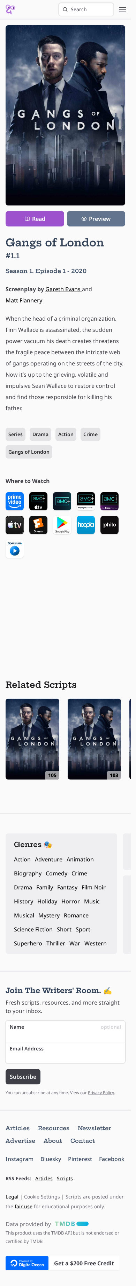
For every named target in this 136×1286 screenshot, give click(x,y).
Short (64, 929)
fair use (23, 1206)
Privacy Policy (101, 1093)
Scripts (65, 1178)
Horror (70, 901)
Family (44, 887)
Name (65, 1026)
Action (66, 434)
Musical (24, 915)
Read (38, 219)
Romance (76, 915)
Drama (40, 434)
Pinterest (80, 1159)
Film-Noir (94, 887)
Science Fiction (33, 929)
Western (95, 943)
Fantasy (67, 887)
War (74, 943)
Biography (27, 873)
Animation (80, 859)
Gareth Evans (63, 289)
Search (79, 9)
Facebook (111, 1159)
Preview (100, 219)
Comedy (56, 873)
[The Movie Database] (70, 1224)
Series (15, 434)
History (23, 901)
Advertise (20, 1140)
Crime (90, 434)
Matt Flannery (24, 300)
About (53, 1140)
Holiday (47, 901)
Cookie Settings (42, 1196)
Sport (83, 929)
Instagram (19, 1159)
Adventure (48, 859)
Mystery (49, 915)
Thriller (55, 943)
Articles (18, 1128)
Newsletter (94, 1128)
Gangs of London (29, 451)
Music (92, 901)
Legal (12, 1196)
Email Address (27, 1048)
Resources (53, 1128)
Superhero (28, 943)
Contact (82, 1140)
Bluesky (50, 1159)
